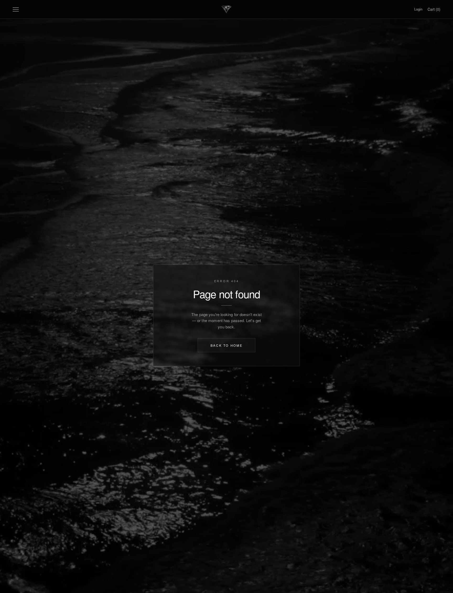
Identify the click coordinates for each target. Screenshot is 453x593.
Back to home (227, 345)
